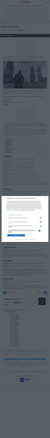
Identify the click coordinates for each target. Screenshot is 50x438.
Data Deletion (18, 239)
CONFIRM (16, 235)
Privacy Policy (32, 239)
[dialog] (25, 219)
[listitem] (25, 215)
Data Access (25, 239)
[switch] (40, 217)
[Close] (46, 198)
